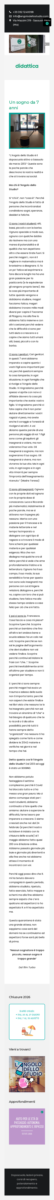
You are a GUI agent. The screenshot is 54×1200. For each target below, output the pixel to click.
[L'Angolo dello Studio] (27, 43)
